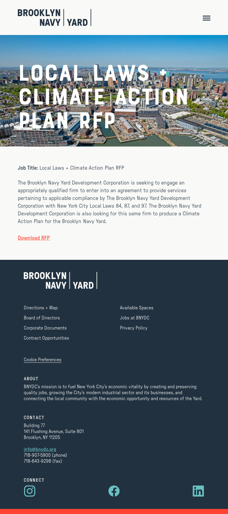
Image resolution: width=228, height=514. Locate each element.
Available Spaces (136, 307)
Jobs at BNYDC (134, 318)
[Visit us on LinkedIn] (198, 491)
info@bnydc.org (40, 449)
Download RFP (34, 238)
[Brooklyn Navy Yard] (54, 17)
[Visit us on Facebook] (114, 491)
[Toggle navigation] (206, 17)
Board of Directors (42, 318)
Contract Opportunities (46, 338)
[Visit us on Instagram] (30, 491)
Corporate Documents (45, 328)
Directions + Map (41, 307)
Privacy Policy (134, 328)
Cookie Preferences (42, 359)
